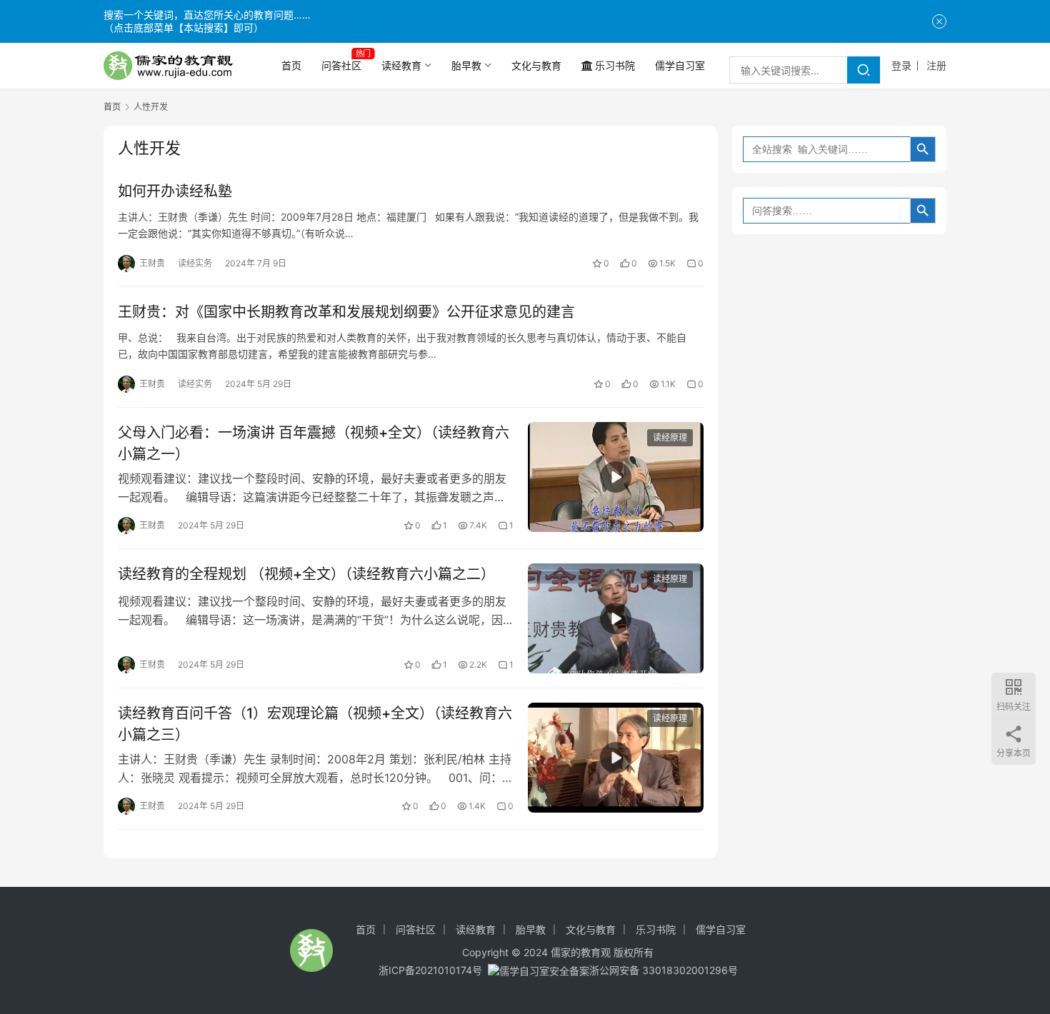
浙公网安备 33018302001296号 (663, 970)
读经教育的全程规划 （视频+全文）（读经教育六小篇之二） (306, 574)
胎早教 (466, 65)
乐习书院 (615, 65)
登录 (901, 65)
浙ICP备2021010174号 (430, 970)
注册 (936, 65)
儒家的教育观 (581, 952)
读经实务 (195, 263)
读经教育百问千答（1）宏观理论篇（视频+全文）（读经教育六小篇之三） (315, 724)
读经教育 (401, 65)
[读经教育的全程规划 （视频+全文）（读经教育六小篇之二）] (616, 618)
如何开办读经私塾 (175, 191)
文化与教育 (536, 65)
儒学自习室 (680, 65)
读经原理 (670, 437)
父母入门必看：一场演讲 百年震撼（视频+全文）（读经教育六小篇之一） (313, 443)
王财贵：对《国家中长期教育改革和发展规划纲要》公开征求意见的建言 (346, 312)
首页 (291, 65)
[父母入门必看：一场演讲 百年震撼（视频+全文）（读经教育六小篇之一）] (616, 477)
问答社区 (341, 65)
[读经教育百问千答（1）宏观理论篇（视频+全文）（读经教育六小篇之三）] (616, 758)
